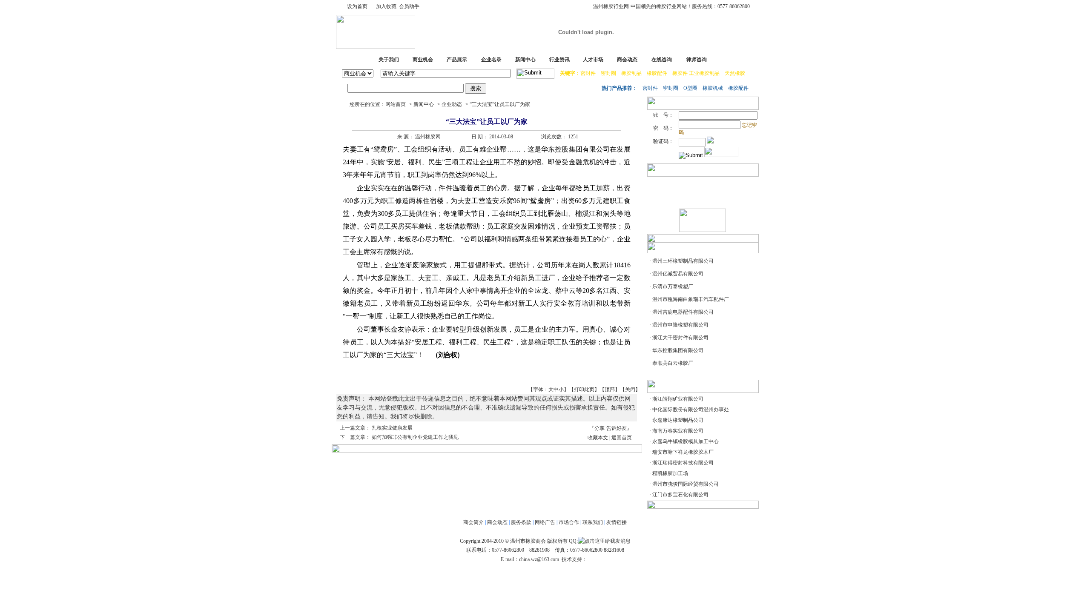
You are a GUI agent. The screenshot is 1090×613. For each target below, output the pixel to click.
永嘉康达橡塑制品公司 (677, 420)
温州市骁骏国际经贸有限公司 (685, 484)
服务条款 (521, 522)
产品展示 (457, 60)
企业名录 (491, 60)
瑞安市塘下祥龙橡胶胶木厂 (683, 452)
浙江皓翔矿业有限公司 (677, 399)
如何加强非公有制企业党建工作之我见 (415, 437)
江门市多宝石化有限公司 (680, 495)
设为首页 (357, 6)
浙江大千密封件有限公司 (680, 338)
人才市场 (593, 60)
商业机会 (423, 60)
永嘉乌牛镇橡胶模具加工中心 (685, 441)
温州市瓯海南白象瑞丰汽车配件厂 (690, 299)
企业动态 (452, 104)
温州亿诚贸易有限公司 (677, 274)
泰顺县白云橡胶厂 (672, 363)
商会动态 (627, 60)
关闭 (630, 389)
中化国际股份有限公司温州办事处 (690, 409)
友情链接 (616, 522)
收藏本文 (598, 438)
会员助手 (409, 6)
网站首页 (395, 104)
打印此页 (584, 389)
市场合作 (569, 522)
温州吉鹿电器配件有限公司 (683, 312)
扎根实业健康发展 (392, 428)
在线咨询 (661, 60)
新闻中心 (525, 60)
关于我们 (389, 60)
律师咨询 (696, 60)
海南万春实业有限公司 (677, 431)
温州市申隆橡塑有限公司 (680, 325)
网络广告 (545, 522)
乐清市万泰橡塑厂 (672, 286)
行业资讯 (559, 60)
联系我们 (592, 522)
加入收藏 (386, 6)
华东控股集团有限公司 (677, 350)
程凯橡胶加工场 (670, 473)
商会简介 (473, 522)
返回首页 (621, 438)
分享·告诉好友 (610, 428)
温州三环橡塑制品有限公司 (683, 261)
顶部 (610, 389)
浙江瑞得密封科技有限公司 (683, 463)
